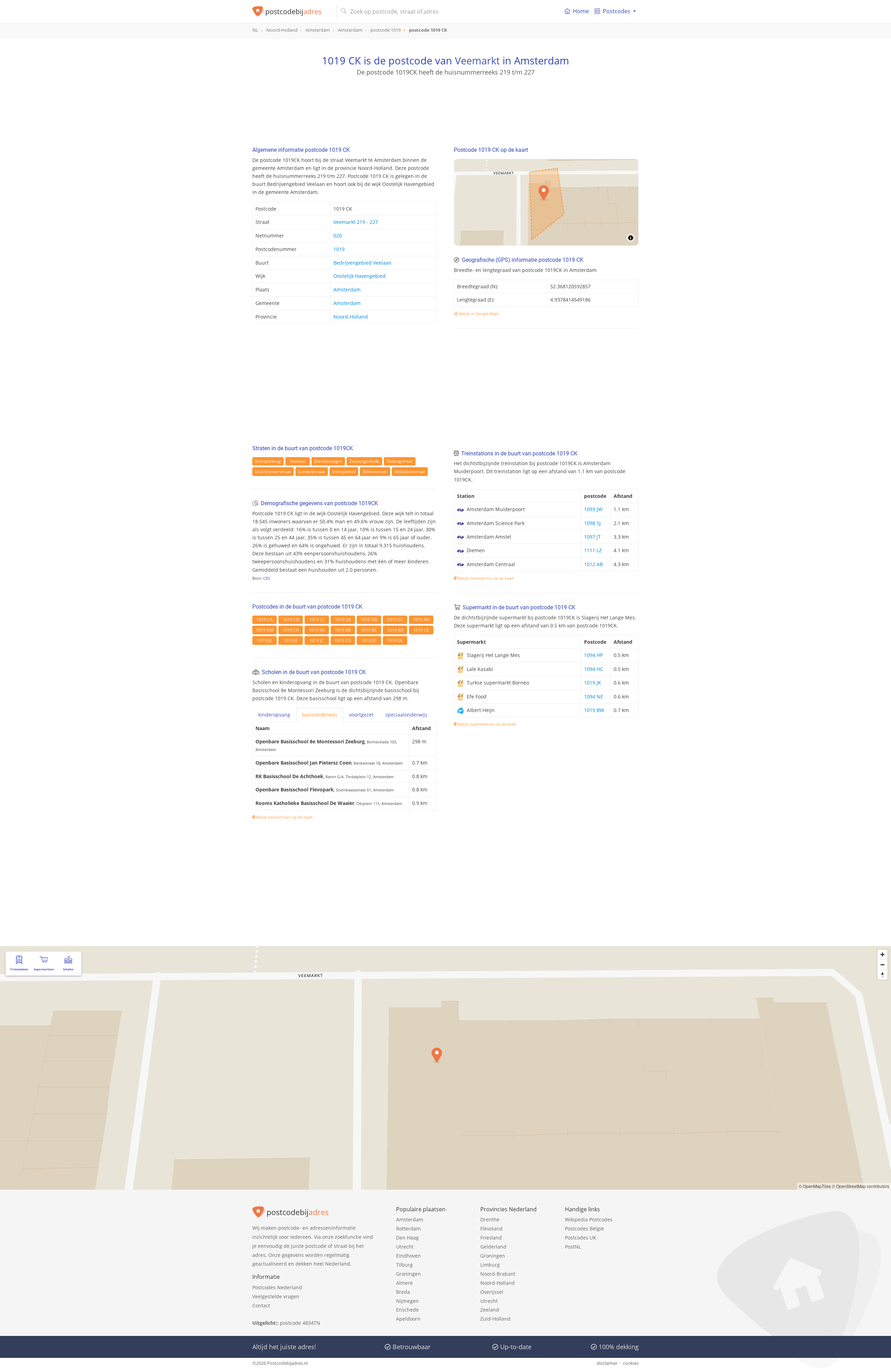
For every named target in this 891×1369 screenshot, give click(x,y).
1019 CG (342, 640)
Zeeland (489, 1309)
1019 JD (264, 640)
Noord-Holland (350, 316)
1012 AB (593, 564)
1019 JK (592, 682)
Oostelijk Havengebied (359, 276)
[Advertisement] (445, 108)
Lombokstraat (311, 472)
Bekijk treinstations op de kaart (485, 578)
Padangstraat (400, 461)
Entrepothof (343, 472)
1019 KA (317, 630)
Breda (403, 1292)
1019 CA (265, 620)
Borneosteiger (328, 461)
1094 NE (593, 696)
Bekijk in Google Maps (478, 313)
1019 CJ (316, 620)
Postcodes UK (580, 1237)
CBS (266, 578)
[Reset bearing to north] (882, 975)
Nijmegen (407, 1301)
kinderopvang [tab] (274, 714)
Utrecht (404, 1246)
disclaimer (607, 1363)
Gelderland (493, 1246)
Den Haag (407, 1237)
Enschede (407, 1309)
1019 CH (290, 630)
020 (337, 235)
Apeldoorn (408, 1318)
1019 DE (343, 620)
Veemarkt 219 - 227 (355, 222)
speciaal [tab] (406, 714)
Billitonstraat (375, 472)
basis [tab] (319, 714)
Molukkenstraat (410, 472)
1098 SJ (592, 523)
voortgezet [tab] (361, 714)
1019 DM (265, 630)
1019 (339, 249)
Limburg (490, 1264)
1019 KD (395, 630)
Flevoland (491, 1228)
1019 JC (316, 640)
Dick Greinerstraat (273, 472)
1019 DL (395, 640)
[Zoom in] (882, 954)
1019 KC (369, 630)
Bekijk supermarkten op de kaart (486, 724)
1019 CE (421, 630)
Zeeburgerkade (364, 461)
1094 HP (593, 655)
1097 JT (592, 536)
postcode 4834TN (300, 1323)
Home (581, 11)
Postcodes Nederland (277, 1287)
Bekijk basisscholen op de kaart (284, 817)
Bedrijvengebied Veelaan (362, 262)
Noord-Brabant (497, 1273)
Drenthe (489, 1219)
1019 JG (369, 640)
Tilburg (404, 1264)
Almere (404, 1283)
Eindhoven (408, 1255)
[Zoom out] (882, 965)
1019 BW (594, 710)
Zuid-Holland (495, 1318)
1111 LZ (593, 550)
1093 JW (593, 509)
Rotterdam (408, 1228)
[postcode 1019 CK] (291, 11)
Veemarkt (477, 60)
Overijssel (491, 1292)
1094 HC (593, 669)
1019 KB (343, 630)
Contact (261, 1305)
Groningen (408, 1273)
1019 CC (395, 620)
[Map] (546, 202)
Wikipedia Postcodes (589, 1219)
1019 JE (291, 640)
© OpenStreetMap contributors (860, 1186)
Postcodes (616, 11)
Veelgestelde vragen (275, 1296)
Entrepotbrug (268, 461)
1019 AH (421, 620)
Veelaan (298, 461)
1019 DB (369, 620)
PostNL (573, 1246)
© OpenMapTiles (815, 1186)
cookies (631, 1363)
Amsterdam (347, 289)
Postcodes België (584, 1228)
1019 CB (291, 620)
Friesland (491, 1237)
